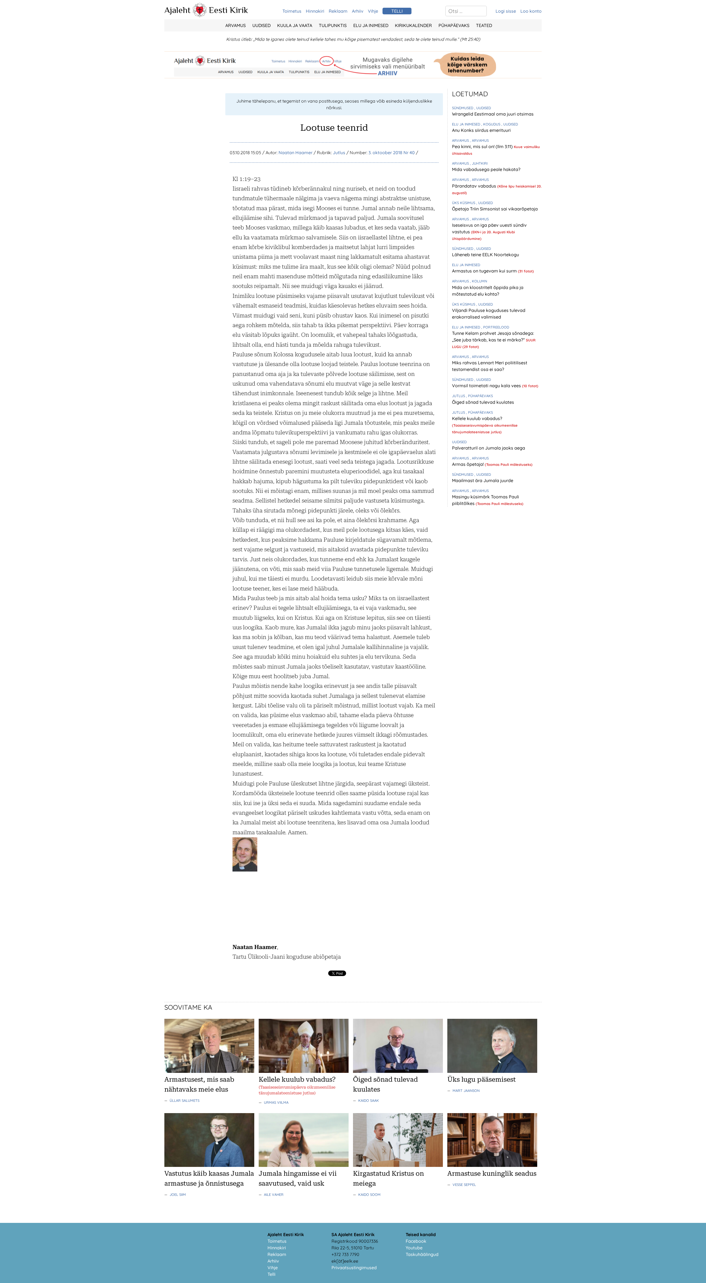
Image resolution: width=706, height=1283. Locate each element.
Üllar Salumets (184, 1100)
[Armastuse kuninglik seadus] (492, 1165)
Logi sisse (506, 11)
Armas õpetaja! (468, 464)
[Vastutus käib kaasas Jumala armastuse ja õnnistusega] (209, 1165)
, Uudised (482, 108)
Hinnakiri (315, 11)
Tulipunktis (333, 25)
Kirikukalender (413, 25)
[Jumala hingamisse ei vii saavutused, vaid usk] (304, 1165)
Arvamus (235, 25)
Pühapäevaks (453, 25)
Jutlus (339, 152)
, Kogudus (491, 124)
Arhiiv (357, 11)
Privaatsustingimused (354, 1267)
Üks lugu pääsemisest (481, 1079)
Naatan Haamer (295, 152)
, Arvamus (479, 140)
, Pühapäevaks (479, 396)
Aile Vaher (274, 1194)
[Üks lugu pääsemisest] (492, 1071)
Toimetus (291, 11)
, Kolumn (478, 281)
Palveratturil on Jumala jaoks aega (488, 448)
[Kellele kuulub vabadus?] (304, 1071)
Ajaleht (177, 10)
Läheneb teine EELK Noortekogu (485, 254)
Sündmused (463, 108)
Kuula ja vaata (294, 25)
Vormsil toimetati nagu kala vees (487, 385)
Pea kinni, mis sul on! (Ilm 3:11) (483, 146)
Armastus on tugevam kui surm (485, 271)
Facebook (416, 1241)
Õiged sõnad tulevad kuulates (483, 402)
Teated (484, 25)
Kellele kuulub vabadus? (477, 418)
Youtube (414, 1247)
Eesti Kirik (228, 10)
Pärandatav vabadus (474, 186)
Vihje (373, 11)
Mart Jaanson (466, 1090)
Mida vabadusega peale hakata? (486, 169)
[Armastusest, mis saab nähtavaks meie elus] (209, 1071)
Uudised (261, 25)
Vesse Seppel (464, 1184)
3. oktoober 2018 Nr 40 (391, 152)
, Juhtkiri (479, 163)
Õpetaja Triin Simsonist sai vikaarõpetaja (495, 209)
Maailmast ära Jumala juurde (482, 480)
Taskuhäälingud (422, 1254)
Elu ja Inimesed (370, 25)
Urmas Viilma (276, 1102)
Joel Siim (178, 1194)
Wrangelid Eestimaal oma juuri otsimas (493, 114)
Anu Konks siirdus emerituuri (481, 130)
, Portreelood (495, 327)
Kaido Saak (368, 1100)
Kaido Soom (369, 1194)
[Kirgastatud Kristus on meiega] (398, 1165)
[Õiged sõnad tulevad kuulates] (398, 1071)
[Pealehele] (200, 15)
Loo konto (531, 11)
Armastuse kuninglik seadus (491, 1173)
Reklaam (338, 11)
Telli (272, 1274)
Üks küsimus (464, 203)
